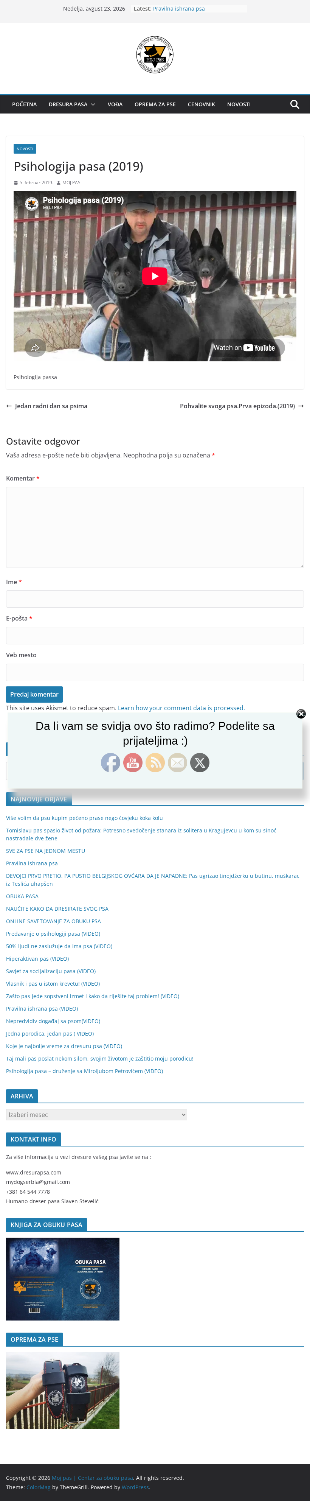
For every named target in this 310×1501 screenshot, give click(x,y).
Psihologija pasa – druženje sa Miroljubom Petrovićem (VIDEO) (84, 1071)
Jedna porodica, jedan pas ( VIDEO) (50, 1033)
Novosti (239, 104)
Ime (14, 582)
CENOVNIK (201, 104)
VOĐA (115, 104)
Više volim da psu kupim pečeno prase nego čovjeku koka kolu (84, 817)
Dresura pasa (68, 104)
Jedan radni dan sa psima (51, 406)
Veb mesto (21, 655)
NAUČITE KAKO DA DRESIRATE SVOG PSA (57, 908)
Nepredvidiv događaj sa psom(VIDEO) (53, 1021)
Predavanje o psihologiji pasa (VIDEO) (53, 933)
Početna (24, 104)
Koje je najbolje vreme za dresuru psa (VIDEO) (64, 1046)
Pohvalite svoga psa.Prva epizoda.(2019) (237, 406)
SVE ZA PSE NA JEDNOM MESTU (45, 850)
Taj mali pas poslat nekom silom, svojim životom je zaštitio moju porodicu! (100, 1058)
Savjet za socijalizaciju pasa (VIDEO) (51, 971)
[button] (91, 104)
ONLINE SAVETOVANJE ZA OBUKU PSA (53, 921)
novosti (25, 148)
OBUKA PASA (22, 896)
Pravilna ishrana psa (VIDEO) (42, 1008)
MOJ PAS (71, 182)
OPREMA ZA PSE (155, 104)
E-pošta (19, 618)
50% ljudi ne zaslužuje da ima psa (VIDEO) (59, 946)
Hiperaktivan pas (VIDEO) (37, 958)
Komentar (23, 478)
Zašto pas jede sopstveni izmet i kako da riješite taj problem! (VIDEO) (92, 996)
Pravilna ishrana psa (179, 8)
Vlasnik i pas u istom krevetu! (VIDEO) (53, 983)
